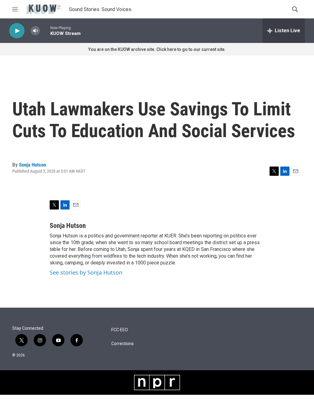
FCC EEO (119, 330)
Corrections (122, 343)
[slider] (45, 30)
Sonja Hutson (32, 165)
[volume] (35, 31)
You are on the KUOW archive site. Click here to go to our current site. (157, 49)
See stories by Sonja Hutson (86, 272)
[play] (17, 30)
